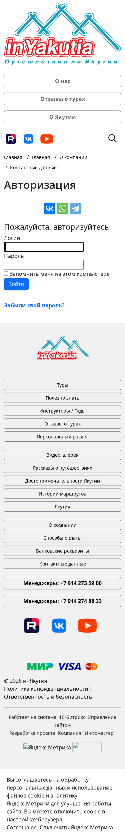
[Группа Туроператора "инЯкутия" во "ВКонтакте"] (28, 138)
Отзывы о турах (62, 423)
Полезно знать (62, 398)
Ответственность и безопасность (48, 696)
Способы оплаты (62, 538)
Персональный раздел (63, 436)
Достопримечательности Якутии (62, 481)
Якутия (62, 506)
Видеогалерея (62, 455)
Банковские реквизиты (62, 551)
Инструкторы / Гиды (62, 411)
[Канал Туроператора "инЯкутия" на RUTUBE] (10, 138)
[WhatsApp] (62, 208)
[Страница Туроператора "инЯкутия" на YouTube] (46, 138)
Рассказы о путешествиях (62, 468)
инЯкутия (35, 680)
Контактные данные (62, 564)
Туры (62, 385)
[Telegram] (75, 208)
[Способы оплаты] (62, 665)
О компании (63, 525)
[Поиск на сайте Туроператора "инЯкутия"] (112, 137)
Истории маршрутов (62, 494)
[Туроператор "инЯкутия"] (62, 33)
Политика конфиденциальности (46, 688)
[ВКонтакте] (49, 208)
